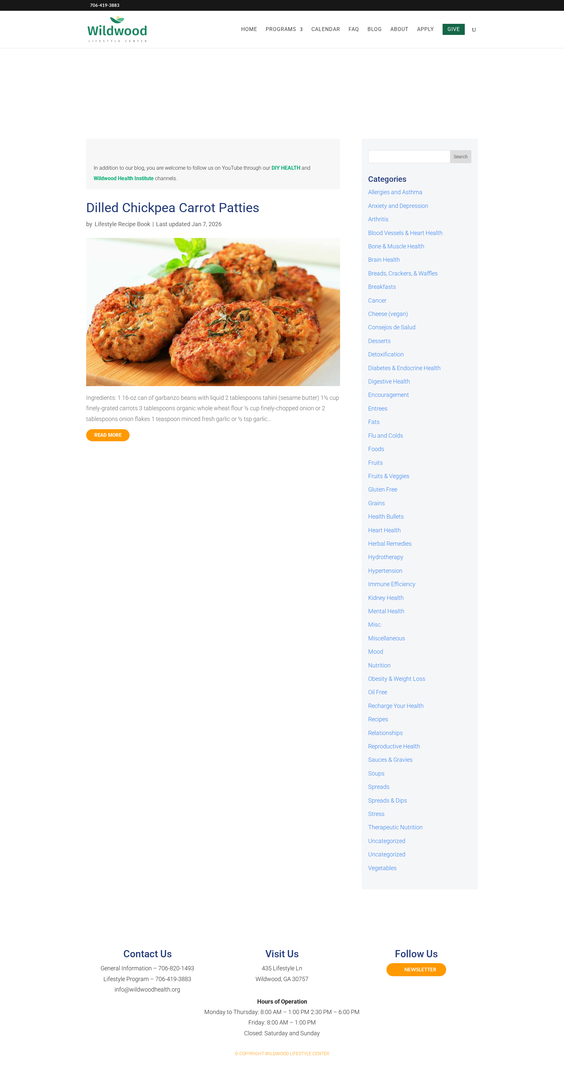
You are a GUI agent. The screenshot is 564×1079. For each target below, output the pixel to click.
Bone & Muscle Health (396, 246)
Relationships (385, 732)
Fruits (375, 462)
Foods (376, 449)
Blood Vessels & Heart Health (405, 232)
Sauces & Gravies (390, 759)
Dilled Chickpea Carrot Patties (172, 207)
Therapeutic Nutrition (395, 827)
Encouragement (388, 394)
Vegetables (382, 868)
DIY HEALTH (286, 168)
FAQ (354, 29)
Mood (375, 651)
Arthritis (378, 219)
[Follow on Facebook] (409, 988)
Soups (376, 773)
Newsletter (420, 969)
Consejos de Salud (391, 327)
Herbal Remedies (390, 543)
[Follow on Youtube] (424, 988)
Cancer (377, 300)
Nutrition (379, 665)
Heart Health (384, 530)
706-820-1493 (176, 968)
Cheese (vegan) (388, 313)
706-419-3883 (173, 979)
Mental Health (386, 611)
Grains (376, 503)
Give (453, 29)
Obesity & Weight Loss (396, 678)
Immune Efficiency (391, 584)
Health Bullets (386, 516)
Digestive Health (389, 381)
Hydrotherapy (385, 557)
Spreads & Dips (387, 800)
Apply (425, 29)
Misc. (375, 624)
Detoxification (386, 354)
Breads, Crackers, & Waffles (403, 273)
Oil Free (377, 692)
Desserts (379, 340)
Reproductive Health (394, 746)
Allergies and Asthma (395, 192)
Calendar (325, 29)
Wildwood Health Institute (124, 178)
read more (107, 435)
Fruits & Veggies (388, 476)
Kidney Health (386, 597)
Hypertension (385, 570)
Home (249, 29)
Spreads (378, 786)
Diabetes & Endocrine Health (404, 368)
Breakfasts (382, 286)
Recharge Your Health (396, 705)
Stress (376, 813)
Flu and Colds (385, 435)
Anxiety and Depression (398, 205)
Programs (281, 29)
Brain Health (384, 259)
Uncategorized (386, 840)
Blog (375, 29)
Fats (374, 421)
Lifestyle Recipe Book (122, 224)
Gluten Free (382, 489)
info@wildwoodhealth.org (147, 989)
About (399, 29)
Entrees (377, 408)
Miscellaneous (386, 638)
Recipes (378, 719)
